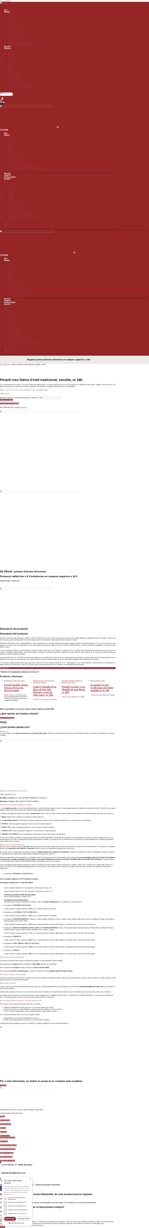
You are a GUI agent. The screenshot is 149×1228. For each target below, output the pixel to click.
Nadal (10, 41)
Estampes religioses (15, 30)
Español (7, 179)
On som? (5, 731)
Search (2, 93)
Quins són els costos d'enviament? (13, 844)
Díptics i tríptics (13, 33)
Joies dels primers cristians (18, 26)
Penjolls (11, 23)
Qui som (7, 46)
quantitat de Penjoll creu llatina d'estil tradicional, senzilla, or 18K (21, 398)
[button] (57, 127)
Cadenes (11, 21)
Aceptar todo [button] (10, 1219)
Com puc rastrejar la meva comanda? (14, 974)
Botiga (6, 12)
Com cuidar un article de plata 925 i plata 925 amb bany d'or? (22, 1000)
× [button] (30, 1179)
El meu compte (10, 177)
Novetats (11, 137)
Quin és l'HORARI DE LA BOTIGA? (14, 791)
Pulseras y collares (15, 35)
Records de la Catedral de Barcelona (21, 164)
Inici (5, 10)
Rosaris (11, 24)
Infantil (10, 37)
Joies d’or (11, 13)
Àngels (10, 28)
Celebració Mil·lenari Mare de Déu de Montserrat (25, 44)
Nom (2, 1215)
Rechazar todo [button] (23, 1219)
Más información (9, 1194)
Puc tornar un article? (9, 983)
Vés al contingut (5, 1)
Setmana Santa (13, 39)
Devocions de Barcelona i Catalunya (21, 43)
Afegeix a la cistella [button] (50, 699)
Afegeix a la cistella (6, 400)
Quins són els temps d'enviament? (13, 957)
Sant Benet (12, 15)
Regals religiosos (14, 32)
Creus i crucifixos (14, 17)
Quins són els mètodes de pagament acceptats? (17, 805)
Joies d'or (7, 364)
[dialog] (17, 1201)
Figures (11, 19)
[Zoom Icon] (113, 367)
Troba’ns (7, 48)
